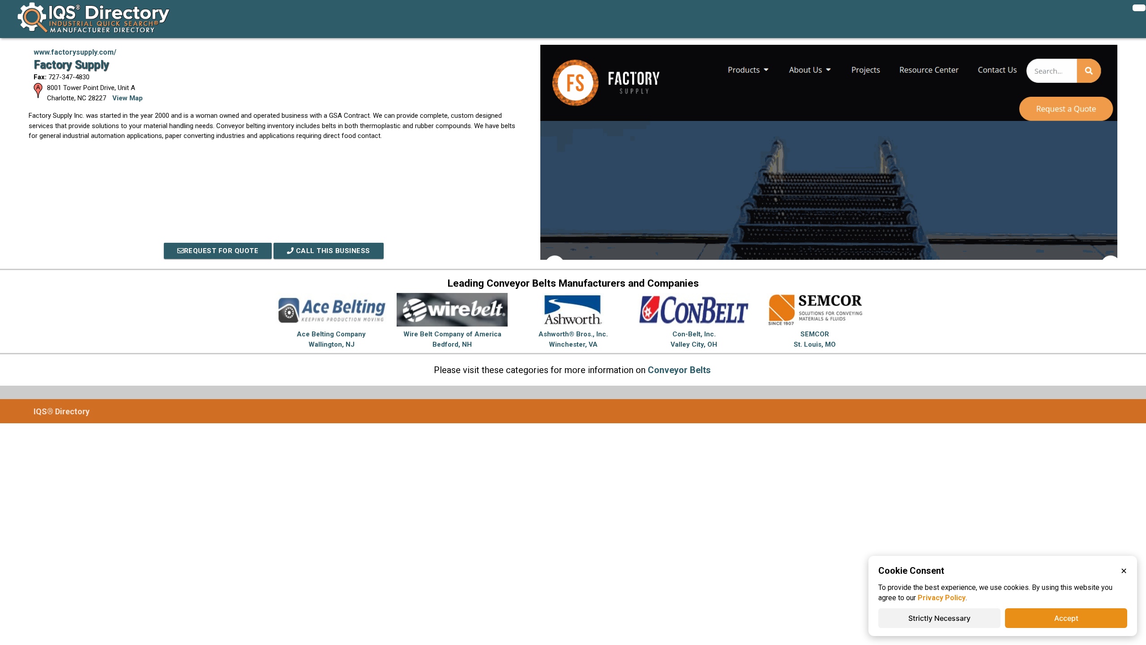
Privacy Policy (942, 597)
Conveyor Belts (679, 370)
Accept (1066, 618)
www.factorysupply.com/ (75, 52)
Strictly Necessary (939, 618)
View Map (127, 98)
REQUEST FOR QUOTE (221, 251)
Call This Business (332, 251)
